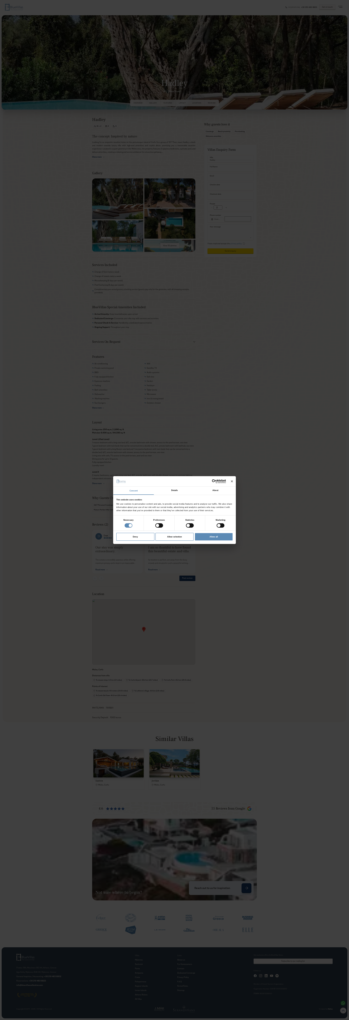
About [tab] (215, 490)
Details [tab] (174, 490)
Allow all (214, 537)
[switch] (159, 525)
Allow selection (174, 537)
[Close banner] (232, 481)
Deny (135, 537)
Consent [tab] (134, 491)
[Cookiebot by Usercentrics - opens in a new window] (214, 481)
